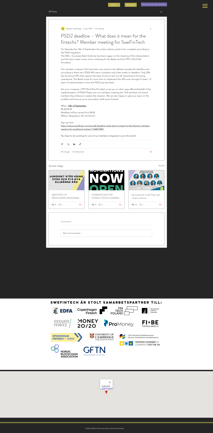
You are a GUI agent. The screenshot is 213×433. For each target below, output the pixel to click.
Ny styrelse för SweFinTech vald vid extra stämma (146, 196)
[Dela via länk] (80, 144)
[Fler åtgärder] (150, 28)
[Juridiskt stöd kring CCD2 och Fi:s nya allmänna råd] (66, 180)
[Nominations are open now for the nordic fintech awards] (106, 180)
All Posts (53, 11)
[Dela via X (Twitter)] (68, 144)
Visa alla (161, 165)
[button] (205, 6)
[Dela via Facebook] (62, 144)
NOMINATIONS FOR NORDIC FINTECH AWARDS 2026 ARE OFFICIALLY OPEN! (106, 196)
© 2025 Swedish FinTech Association (97, 428)
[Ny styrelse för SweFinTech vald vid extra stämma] (146, 180)
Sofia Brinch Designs (117, 428)
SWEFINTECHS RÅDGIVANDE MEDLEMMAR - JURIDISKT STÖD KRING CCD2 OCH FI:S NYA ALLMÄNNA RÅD (66, 196)
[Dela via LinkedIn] (74, 144)
